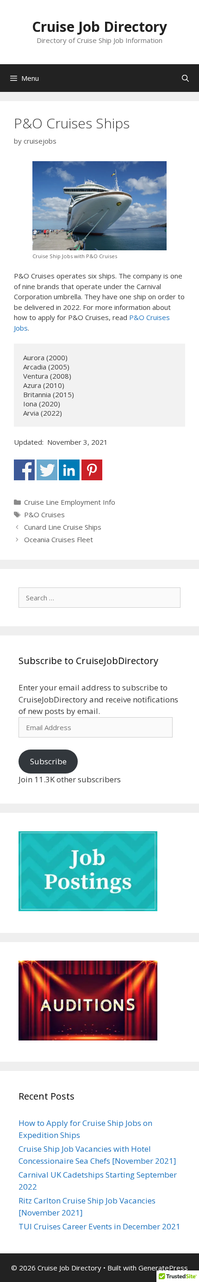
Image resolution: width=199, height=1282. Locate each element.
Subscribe (48, 761)
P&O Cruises (44, 514)
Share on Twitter (47, 470)
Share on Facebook (24, 470)
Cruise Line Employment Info (69, 502)
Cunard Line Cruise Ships (62, 527)
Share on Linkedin (69, 470)
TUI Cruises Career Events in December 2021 (99, 1226)
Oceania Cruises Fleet (58, 539)
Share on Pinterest (91, 470)
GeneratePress (163, 1267)
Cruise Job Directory (99, 26)
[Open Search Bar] (185, 78)
